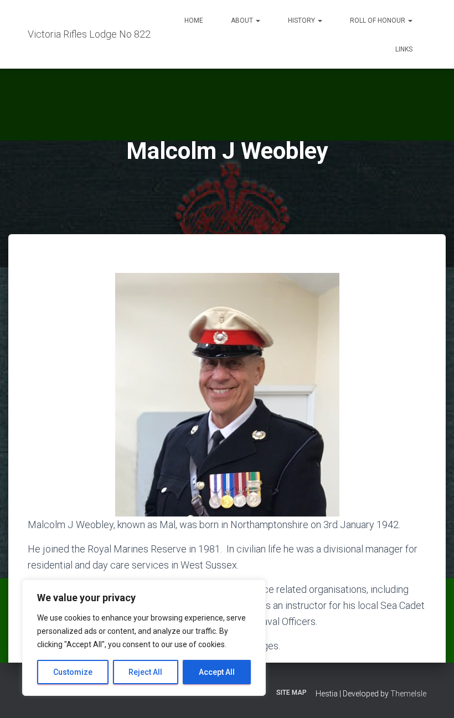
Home (193, 20)
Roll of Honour (378, 20)
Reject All (145, 672)
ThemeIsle (408, 693)
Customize (72, 672)
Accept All (217, 672)
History (302, 20)
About (243, 20)
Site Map (291, 692)
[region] (144, 638)
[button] (257, 20)
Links (403, 49)
